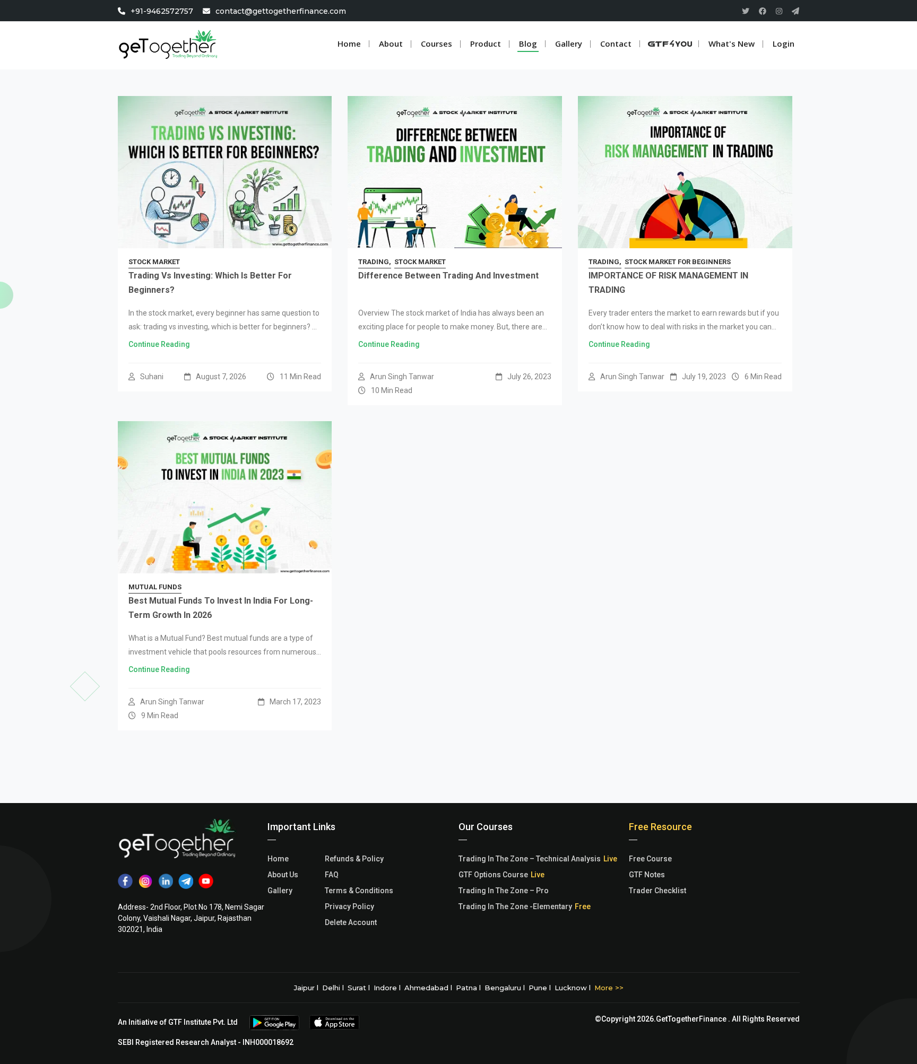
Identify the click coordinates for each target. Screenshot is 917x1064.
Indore (385, 987)
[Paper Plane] (795, 11)
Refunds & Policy (354, 858)
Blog (528, 43)
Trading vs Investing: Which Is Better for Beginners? (210, 283)
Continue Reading (159, 344)
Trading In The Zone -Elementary (515, 906)
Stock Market (154, 262)
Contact (615, 43)
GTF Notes (647, 874)
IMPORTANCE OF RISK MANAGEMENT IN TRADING (668, 283)
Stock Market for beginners (678, 262)
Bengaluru (503, 987)
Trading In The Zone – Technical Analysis (529, 858)
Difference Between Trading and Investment (448, 276)
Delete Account (351, 922)
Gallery (279, 890)
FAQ (332, 874)
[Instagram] (779, 11)
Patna (466, 987)
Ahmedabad (426, 987)
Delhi (331, 987)
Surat (357, 987)
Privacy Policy (349, 906)
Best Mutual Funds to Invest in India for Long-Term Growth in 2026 (220, 608)
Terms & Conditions (359, 890)
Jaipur (304, 987)
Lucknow (571, 987)
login (783, 43)
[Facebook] (762, 11)
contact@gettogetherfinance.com (280, 11)
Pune (538, 987)
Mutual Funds (154, 587)
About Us (282, 874)
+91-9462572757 (162, 11)
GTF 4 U (675, 43)
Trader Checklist (657, 890)
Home (349, 43)
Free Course (650, 858)
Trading (373, 262)
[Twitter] (745, 11)
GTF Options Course (493, 874)
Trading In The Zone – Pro (503, 890)
